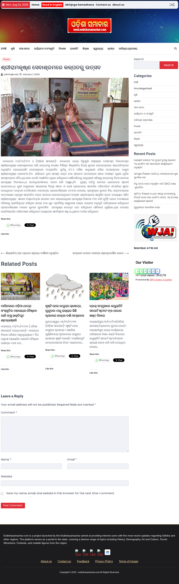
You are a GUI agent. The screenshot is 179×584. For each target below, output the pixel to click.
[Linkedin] (93, 554)
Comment (9, 412)
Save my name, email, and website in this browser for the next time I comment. (60, 493)
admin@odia (11, 74)
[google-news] (107, 554)
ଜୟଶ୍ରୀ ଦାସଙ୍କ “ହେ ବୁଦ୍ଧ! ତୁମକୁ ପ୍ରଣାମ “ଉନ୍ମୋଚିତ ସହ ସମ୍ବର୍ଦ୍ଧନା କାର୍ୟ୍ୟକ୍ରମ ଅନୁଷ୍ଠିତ (155, 163)
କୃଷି (13, 48)
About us (118, 4)
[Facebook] (78, 554)
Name (6, 459)
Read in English (52, 4)
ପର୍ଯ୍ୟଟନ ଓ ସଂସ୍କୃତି (44, 48)
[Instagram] (100, 554)
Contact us (103, 4)
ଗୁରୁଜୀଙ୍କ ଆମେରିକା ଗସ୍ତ (147, 207)
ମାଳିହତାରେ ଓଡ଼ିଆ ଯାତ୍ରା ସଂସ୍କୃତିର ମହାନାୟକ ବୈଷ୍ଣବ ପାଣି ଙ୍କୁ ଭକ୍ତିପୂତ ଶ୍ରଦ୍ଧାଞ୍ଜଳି (19, 313)
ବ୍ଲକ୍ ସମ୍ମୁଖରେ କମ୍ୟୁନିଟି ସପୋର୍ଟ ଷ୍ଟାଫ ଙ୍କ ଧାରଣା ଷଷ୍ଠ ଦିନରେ (106, 310)
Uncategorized (143, 88)
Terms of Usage (128, 561)
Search (139, 59)
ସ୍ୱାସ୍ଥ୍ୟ (98, 48)
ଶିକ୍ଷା (86, 48)
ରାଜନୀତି (74, 48)
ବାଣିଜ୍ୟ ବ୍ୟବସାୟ (128, 48)
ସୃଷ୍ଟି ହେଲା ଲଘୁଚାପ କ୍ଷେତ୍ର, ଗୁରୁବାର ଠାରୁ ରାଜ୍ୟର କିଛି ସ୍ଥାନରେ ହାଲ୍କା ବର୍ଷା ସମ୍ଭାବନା (64, 310)
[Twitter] (85, 554)
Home (36, 4)
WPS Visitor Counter (161, 279)
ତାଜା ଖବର (24, 48)
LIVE (3, 48)
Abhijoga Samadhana (79, 4)
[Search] (175, 48)
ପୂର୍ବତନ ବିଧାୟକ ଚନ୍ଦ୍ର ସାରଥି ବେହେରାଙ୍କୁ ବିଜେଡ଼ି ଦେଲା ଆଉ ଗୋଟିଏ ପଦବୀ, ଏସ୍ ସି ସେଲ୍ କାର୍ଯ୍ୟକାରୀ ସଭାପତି (156, 197)
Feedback (83, 561)
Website (6, 476)
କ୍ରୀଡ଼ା (111, 48)
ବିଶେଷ (62, 48)
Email (72, 459)
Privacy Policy (104, 561)
